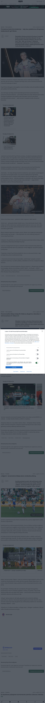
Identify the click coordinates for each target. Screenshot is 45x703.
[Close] (43, 331)
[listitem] (22, 347)
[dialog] (22, 351)
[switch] (37, 350)
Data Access (22, 371)
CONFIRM (14, 367)
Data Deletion (15, 371)
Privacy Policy (29, 371)
